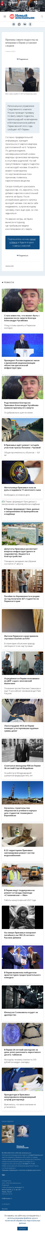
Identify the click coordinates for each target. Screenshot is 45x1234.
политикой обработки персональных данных (22, 1221)
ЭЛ (29, 1164)
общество (9, 266)
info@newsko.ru (7, 1198)
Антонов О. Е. (19, 1187)
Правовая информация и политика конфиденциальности (21, 1170)
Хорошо (22, 1229)
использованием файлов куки (21, 1218)
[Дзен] (14, 24)
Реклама (5, 1209)
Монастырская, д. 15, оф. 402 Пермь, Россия (11, 1191)
